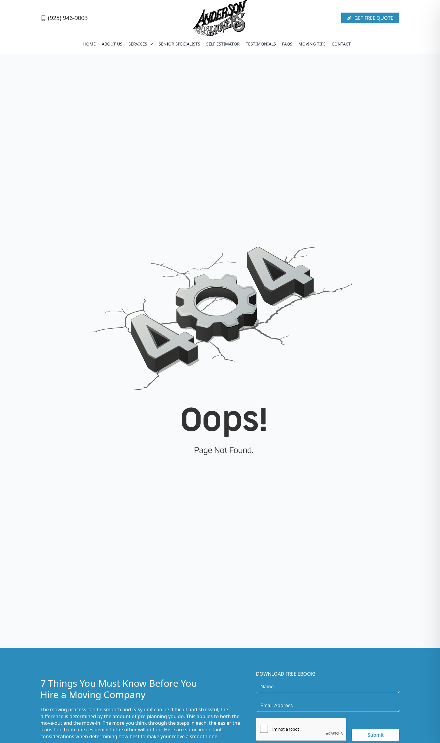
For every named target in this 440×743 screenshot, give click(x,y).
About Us (112, 44)
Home (89, 44)
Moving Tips (312, 44)
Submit (376, 735)
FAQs (287, 44)
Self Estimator (223, 44)
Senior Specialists (179, 44)
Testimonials (261, 44)
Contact (341, 44)
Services (137, 44)
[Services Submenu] (151, 44)
